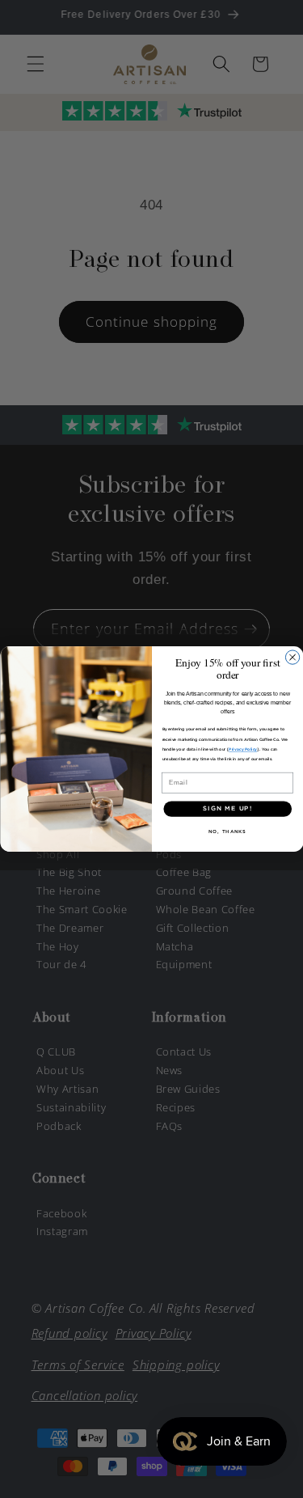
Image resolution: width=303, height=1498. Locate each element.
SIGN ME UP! (227, 808)
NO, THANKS (227, 832)
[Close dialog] (292, 657)
